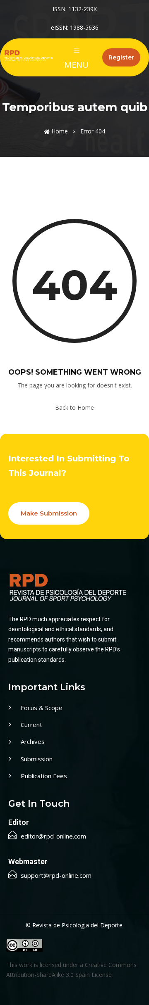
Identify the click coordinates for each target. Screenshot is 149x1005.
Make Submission (49, 513)
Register (121, 57)
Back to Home (74, 407)
